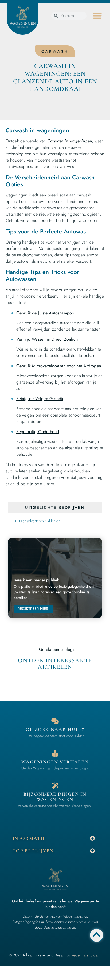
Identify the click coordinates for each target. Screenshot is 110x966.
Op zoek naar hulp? (55, 729)
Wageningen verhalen (54, 762)
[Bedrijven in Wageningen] (55, 753)
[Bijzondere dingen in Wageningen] (55, 785)
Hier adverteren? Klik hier (39, 521)
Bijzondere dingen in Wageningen (55, 796)
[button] (97, 16)
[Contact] (55, 721)
